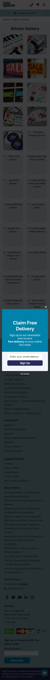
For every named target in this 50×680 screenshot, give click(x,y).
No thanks (25, 374)
